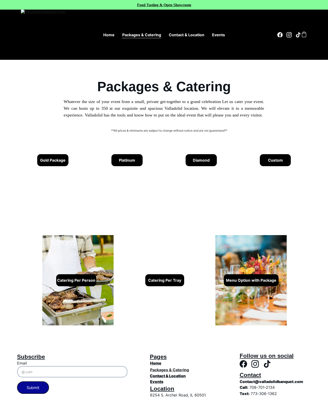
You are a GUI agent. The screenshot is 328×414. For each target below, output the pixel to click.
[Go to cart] (304, 34)
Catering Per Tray (164, 280)
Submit (33, 387)
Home (109, 34)
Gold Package (53, 160)
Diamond (201, 160)
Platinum (127, 160)
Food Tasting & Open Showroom (164, 5)
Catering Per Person (76, 280)
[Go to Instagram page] (291, 34)
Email (22, 363)
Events (218, 34)
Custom (275, 160)
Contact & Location (186, 34)
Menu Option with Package (251, 280)
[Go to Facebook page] (281, 34)
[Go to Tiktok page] (298, 34)
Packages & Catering (141, 34)
